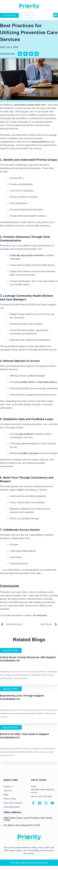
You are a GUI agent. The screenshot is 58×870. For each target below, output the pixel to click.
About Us (8, 790)
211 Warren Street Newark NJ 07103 (22, 825)
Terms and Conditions (13, 803)
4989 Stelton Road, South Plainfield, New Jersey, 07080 (28, 819)
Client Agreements (12, 807)
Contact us (8, 786)
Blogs (6, 794)
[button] (55, 15)
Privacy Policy (10, 799)
